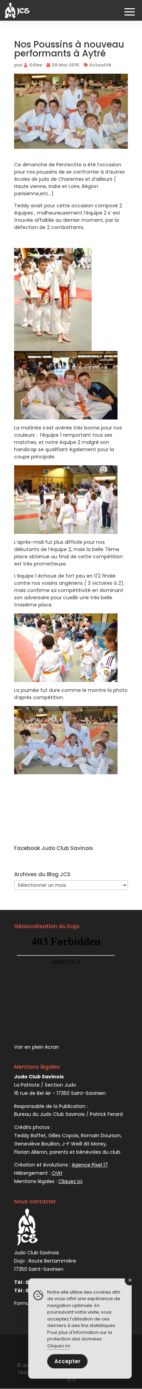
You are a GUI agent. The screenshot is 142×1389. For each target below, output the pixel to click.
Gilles (35, 65)
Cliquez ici (58, 1346)
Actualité (100, 65)
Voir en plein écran (36, 1047)
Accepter (67, 1361)
